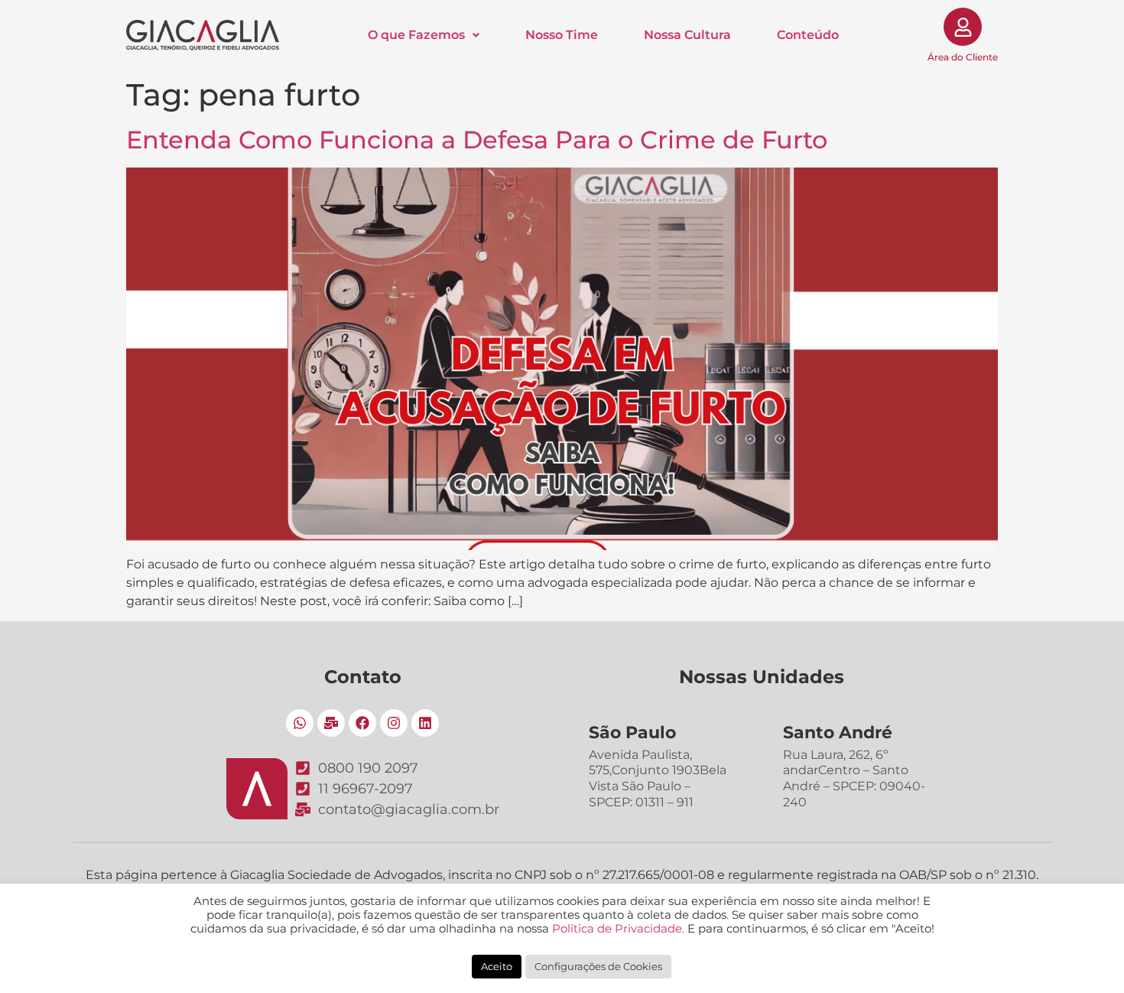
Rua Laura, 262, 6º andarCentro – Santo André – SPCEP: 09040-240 (854, 778)
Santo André (837, 732)
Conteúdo (808, 35)
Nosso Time (561, 35)
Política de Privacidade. (618, 929)
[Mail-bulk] (331, 723)
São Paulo (632, 732)
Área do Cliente (962, 57)
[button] (423, 35)
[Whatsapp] (299, 723)
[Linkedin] (425, 723)
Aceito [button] (496, 966)
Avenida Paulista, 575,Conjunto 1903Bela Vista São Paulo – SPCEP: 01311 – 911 (657, 778)
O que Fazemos (416, 35)
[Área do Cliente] (963, 27)
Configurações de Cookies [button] (598, 966)
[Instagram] (394, 723)
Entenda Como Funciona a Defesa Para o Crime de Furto (476, 140)
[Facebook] (362, 723)
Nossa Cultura (687, 35)
